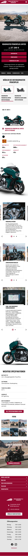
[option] (14, 218)
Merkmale (9, 73)
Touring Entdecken (14, 463)
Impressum (14, 548)
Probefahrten (4, 489)
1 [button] (11, 236)
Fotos (22, 73)
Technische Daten (16, 73)
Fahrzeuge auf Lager (14, 61)
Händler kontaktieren (14, 514)
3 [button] (16, 236)
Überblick (3, 73)
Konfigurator (14, 54)
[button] (2, 236)
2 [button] (14, 236)
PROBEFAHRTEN (14, 57)
